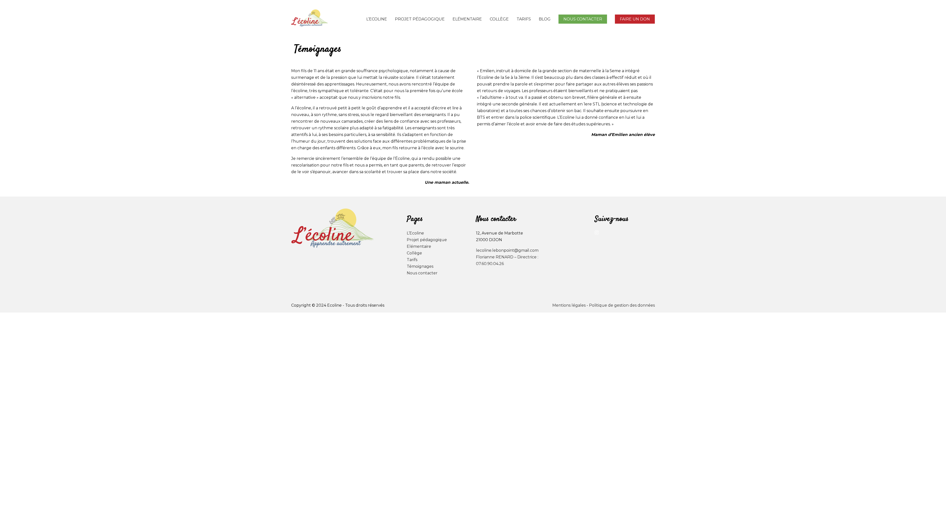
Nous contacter (582, 19)
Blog (545, 19)
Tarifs (524, 19)
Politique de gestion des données (622, 305)
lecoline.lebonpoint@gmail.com (507, 250)
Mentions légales (569, 305)
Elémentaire (467, 19)
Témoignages (420, 266)
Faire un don (635, 19)
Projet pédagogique (420, 19)
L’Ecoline (376, 19)
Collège (499, 19)
